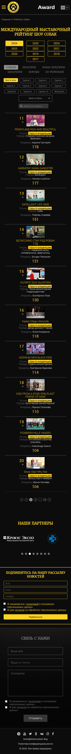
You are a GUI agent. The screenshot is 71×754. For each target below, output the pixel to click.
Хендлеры (29, 67)
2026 (14, 43)
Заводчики (14, 71)
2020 (14, 53)
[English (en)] (67, 8)
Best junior (59, 91)
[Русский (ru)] (63, 8)
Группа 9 (27, 91)
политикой (32, 604)
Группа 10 (43, 91)
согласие (20, 609)
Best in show (10, 80)
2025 (35, 43)
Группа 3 (58, 80)
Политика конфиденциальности (35, 743)
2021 (57, 48)
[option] (19, 538)
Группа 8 (11, 91)
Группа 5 (27, 85)
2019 (35, 53)
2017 (35, 59)
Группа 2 (42, 80)
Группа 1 (27, 80)
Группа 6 (42, 85)
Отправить (35, 718)
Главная (5, 19)
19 (45, 499)
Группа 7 (58, 85)
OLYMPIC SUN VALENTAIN (35, 282)
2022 (35, 48)
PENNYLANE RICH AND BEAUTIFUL (35, 129)
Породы (34, 71)
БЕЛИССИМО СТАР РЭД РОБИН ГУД (35, 242)
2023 (14, 48)
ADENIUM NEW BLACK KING (35, 357)
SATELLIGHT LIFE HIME (35, 204)
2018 (57, 53)
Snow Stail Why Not (35, 471)
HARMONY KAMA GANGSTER (35, 168)
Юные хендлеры (53, 67)
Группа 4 (11, 85)
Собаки (11, 67)
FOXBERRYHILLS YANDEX (35, 432)
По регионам (55, 71)
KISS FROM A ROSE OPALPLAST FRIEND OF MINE (35, 395)
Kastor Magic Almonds (35, 321)
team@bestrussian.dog (35, 739)
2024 (57, 43)
